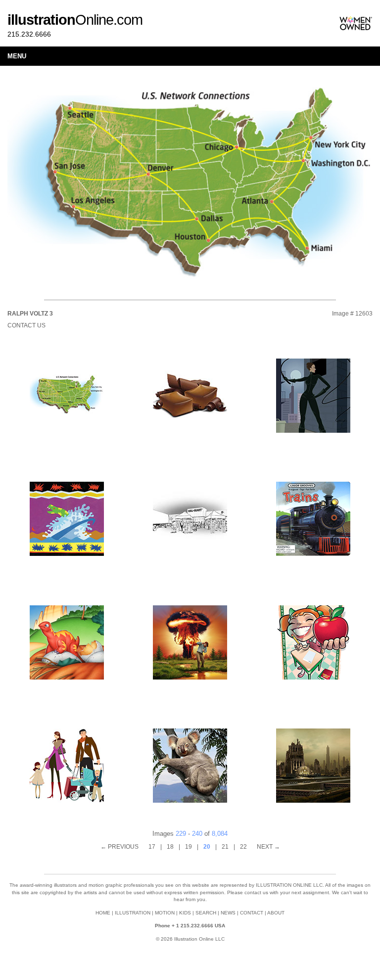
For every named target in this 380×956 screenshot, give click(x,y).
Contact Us (26, 325)
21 (225, 846)
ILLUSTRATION (132, 912)
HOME (102, 912)
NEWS (228, 912)
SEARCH (205, 912)
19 (188, 846)
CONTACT (251, 912)
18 (170, 846)
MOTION (165, 912)
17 (151, 846)
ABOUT (276, 912)
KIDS (185, 912)
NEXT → (268, 846)
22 (243, 846)
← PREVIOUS (119, 846)
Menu (16, 56)
